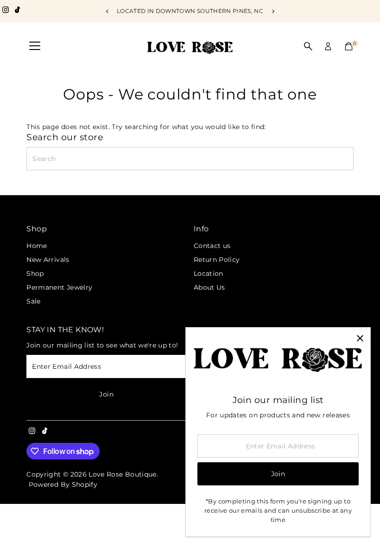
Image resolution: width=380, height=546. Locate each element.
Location (208, 273)
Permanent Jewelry (59, 287)
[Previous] (107, 11)
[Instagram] (5, 11)
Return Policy (217, 259)
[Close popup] (360, 338)
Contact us (212, 246)
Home (36, 246)
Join (106, 394)
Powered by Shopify (63, 484)
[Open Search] (308, 46)
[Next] (272, 11)
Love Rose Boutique (122, 474)
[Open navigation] (34, 46)
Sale (33, 301)
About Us (209, 287)
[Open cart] (349, 46)
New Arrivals (47, 259)
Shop (35, 273)
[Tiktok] (17, 11)
